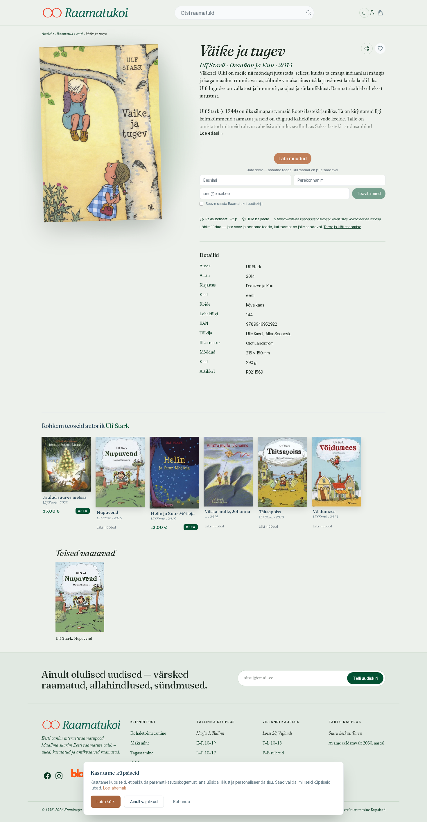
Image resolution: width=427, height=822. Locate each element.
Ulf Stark (212, 65)
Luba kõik (105, 801)
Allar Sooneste (278, 333)
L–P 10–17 (206, 753)
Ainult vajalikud (144, 801)
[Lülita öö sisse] (364, 13)
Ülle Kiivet (254, 333)
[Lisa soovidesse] (380, 48)
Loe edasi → (212, 133)
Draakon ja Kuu (251, 65)
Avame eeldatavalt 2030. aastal (356, 744)
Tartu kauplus (345, 722)
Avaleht (48, 34)
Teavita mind (369, 193)
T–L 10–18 (272, 744)
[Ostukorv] (380, 13)
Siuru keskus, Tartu (345, 734)
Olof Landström (260, 343)
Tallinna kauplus (215, 722)
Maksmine (140, 744)
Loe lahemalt (114, 787)
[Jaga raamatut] (367, 48)
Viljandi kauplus (281, 722)
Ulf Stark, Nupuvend (73, 638)
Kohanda (181, 801)
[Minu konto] (372, 13)
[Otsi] (309, 13)
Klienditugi (142, 722)
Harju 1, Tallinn (210, 734)
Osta (82, 511)
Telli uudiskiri (365, 678)
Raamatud (65, 34)
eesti (79, 34)
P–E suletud (273, 753)
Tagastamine (141, 753)
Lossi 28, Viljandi (277, 734)
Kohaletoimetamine (148, 734)
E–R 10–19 (206, 744)
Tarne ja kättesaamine (342, 226)
